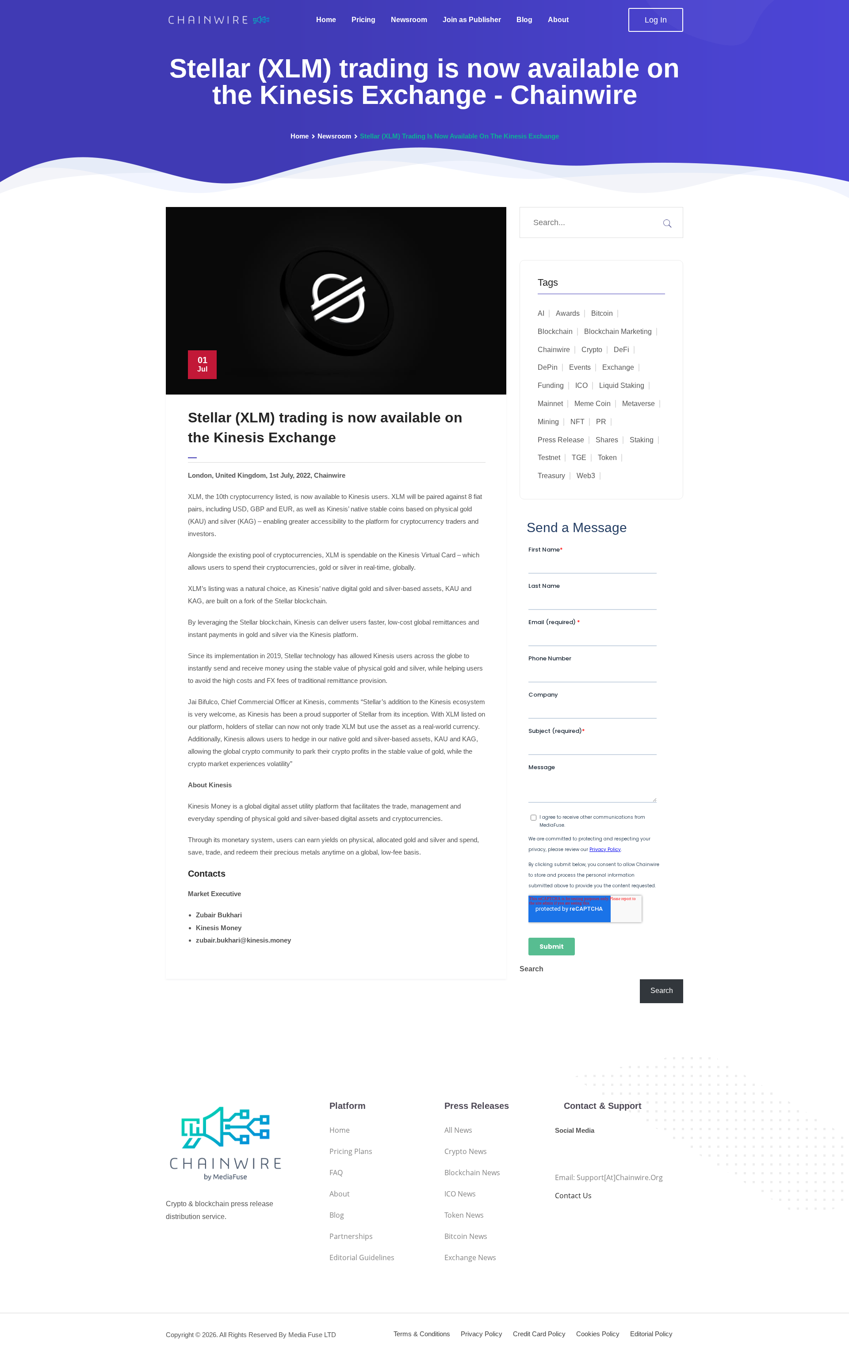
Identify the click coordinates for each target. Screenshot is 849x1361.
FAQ (336, 1172)
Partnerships (351, 1236)
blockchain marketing (618, 331)
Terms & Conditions (422, 1334)
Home (326, 19)
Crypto (591, 349)
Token (607, 457)
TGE (579, 457)
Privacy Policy (481, 1334)
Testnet (549, 457)
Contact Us (573, 1195)
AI (541, 313)
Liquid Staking (621, 385)
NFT (577, 422)
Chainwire (554, 349)
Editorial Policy (651, 1334)
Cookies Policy (598, 1334)
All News (458, 1130)
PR (601, 422)
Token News (464, 1215)
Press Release (561, 440)
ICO (581, 385)
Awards (568, 313)
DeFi (621, 349)
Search (531, 969)
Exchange (618, 367)
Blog (524, 19)
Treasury (551, 475)
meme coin (592, 403)
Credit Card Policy (539, 1334)
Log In (656, 19)
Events (580, 367)
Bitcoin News (465, 1236)
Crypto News (465, 1151)
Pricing (363, 19)
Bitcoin (602, 313)
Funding (551, 385)
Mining (548, 422)
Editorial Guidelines (361, 1257)
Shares (607, 440)
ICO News (460, 1194)
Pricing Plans (350, 1151)
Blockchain (555, 331)
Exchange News (470, 1257)
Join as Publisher (472, 19)
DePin (548, 367)
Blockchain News (472, 1172)
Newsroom (409, 19)
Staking (642, 440)
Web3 (586, 475)
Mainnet (550, 403)
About (558, 19)
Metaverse (638, 403)
